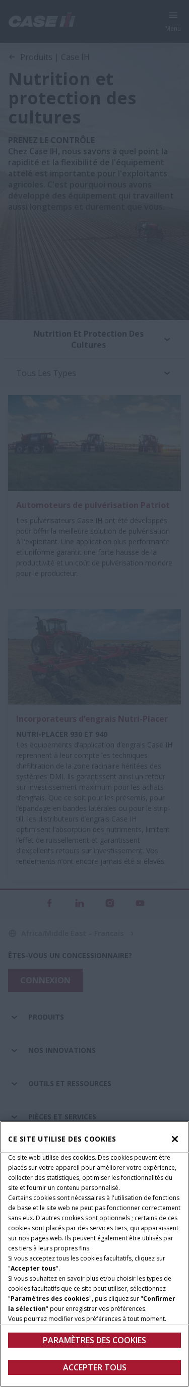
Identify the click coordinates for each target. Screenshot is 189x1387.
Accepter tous (95, 1367)
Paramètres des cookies (94, 1340)
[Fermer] (175, 1139)
